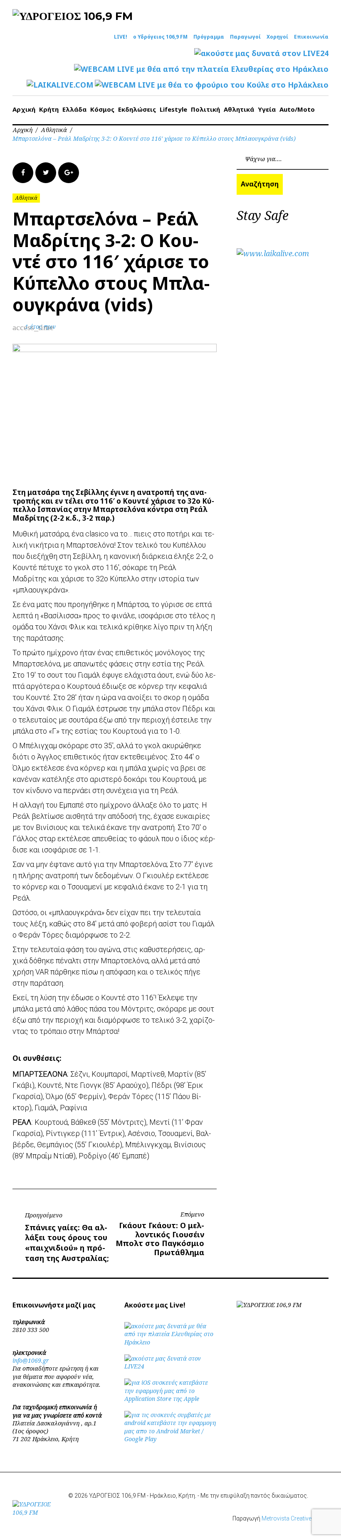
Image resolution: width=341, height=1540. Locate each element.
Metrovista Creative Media (295, 1518)
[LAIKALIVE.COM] (60, 85)
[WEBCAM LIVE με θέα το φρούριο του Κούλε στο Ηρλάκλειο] (212, 85)
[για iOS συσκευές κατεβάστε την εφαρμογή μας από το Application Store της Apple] (170, 1399)
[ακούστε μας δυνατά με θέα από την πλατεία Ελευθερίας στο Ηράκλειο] (170, 1342)
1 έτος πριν (40, 327)
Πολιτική (205, 109)
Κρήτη (49, 109)
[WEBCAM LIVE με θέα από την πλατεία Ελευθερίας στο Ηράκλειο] (201, 69)
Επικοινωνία (311, 37)
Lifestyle (173, 109)
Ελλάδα (74, 109)
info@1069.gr (30, 1360)
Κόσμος (102, 109)
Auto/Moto (297, 109)
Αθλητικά (239, 109)
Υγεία (267, 109)
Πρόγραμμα (208, 37)
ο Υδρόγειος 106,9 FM (160, 37)
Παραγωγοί (245, 37)
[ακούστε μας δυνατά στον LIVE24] (261, 53)
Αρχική (23, 109)
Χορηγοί (277, 37)
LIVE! (120, 37)
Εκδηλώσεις (137, 109)
